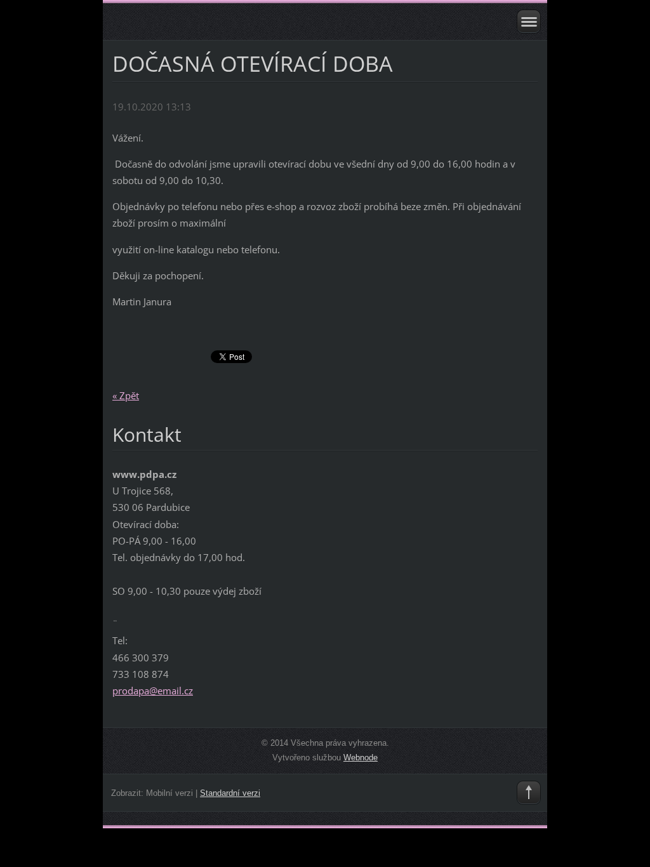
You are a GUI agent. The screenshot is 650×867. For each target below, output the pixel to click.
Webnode (360, 757)
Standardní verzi (230, 793)
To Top (529, 793)
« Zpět (125, 395)
